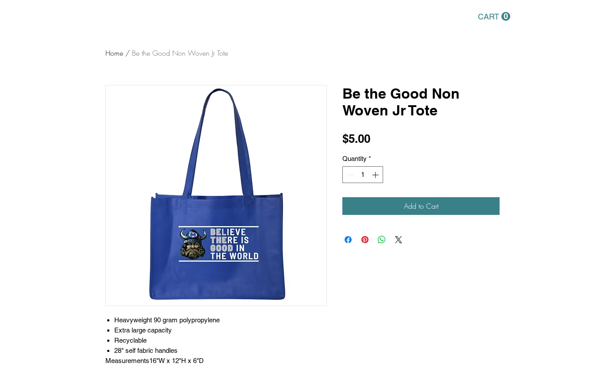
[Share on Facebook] (348, 239)
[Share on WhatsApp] (381, 239)
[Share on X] (398, 239)
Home (114, 53)
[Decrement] (350, 175)
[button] (494, 16)
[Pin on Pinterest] (365, 239)
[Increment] (376, 175)
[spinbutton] (363, 175)
